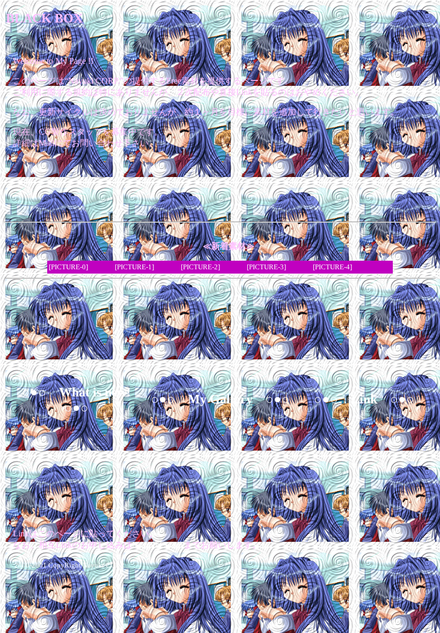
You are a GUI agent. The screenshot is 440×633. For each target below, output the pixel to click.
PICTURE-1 (134, 267)
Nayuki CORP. (158, 544)
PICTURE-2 (200, 267)
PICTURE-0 (68, 267)
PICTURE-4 (332, 267)
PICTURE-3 (266, 267)
